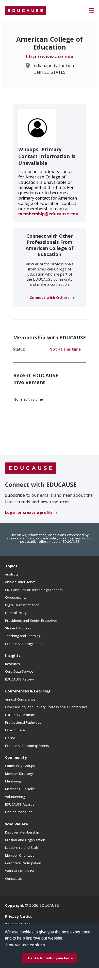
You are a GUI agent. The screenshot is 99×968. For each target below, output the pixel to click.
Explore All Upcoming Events (27, 746)
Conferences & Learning (28, 691)
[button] (91, 10)
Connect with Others (50, 298)
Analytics (12, 575)
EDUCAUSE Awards (19, 805)
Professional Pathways (23, 723)
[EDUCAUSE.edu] (25, 10)
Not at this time (65, 349)
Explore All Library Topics (24, 644)
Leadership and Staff (21, 848)
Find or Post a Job (18, 812)
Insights (13, 656)
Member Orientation (21, 856)
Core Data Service (19, 672)
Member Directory (19, 774)
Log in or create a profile (29, 513)
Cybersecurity (15, 598)
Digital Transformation (22, 605)
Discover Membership (22, 833)
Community (16, 758)
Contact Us (13, 879)
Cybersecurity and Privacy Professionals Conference (46, 707)
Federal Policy (16, 613)
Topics (11, 566)
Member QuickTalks (20, 789)
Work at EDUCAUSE (20, 871)
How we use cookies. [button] (26, 945)
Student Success (18, 628)
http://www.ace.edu (49, 57)
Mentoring (13, 781)
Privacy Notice (18, 917)
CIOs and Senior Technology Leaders (34, 590)
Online (10, 738)
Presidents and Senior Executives (31, 621)
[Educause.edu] (30, 468)
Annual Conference (20, 700)
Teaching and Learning (22, 636)
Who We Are (16, 824)
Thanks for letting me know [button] (49, 958)
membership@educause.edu (48, 214)
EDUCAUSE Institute (20, 715)
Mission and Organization (25, 840)
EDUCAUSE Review (19, 680)
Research (12, 664)
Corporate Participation (23, 863)
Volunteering (15, 797)
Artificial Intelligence (20, 582)
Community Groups (20, 766)
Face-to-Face (15, 730)
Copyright (14, 906)
